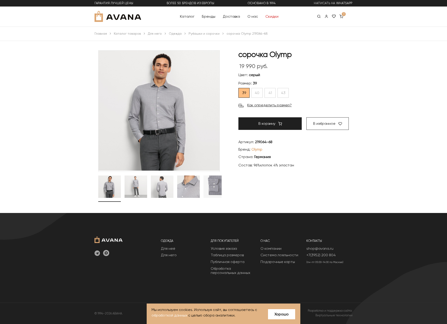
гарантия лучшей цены (114, 3)
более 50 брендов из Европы (190, 3)
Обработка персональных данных (230, 270)
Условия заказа (224, 248)
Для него (155, 33)
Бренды (208, 16)
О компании (271, 248)
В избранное (324, 123)
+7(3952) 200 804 (321, 255)
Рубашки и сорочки (204, 33)
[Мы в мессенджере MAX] (106, 253)
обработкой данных (169, 315)
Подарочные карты (278, 262)
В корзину (267, 123)
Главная (101, 33)
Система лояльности (279, 255)
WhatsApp (344, 3)
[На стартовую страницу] (108, 239)
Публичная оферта (227, 262)
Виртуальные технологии (333, 315)
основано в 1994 (262, 3)
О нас (252, 16)
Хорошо (281, 314)
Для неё (168, 248)
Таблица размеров (227, 255)
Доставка (231, 16)
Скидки (271, 16)
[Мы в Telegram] (97, 253)
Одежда (175, 33)
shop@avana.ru (319, 248)
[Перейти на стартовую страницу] (118, 16)
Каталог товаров (127, 33)
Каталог (187, 16)
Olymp (256, 149)
